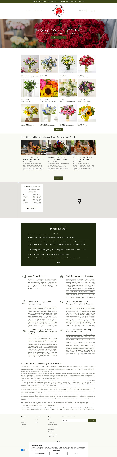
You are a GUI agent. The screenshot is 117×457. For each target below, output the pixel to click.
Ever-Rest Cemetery (39, 319)
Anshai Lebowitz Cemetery (35, 308)
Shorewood (44, 285)
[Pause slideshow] (65, 49)
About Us (23, 427)
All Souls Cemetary (52, 307)
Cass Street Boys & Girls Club (87, 341)
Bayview (35, 279)
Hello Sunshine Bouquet (27, 125)
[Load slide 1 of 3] (55, 49)
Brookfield (40, 279)
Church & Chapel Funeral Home (45, 314)
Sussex (29, 286)
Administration (79, 310)
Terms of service (52, 436)
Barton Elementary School (82, 323)
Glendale (54, 280)
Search (36, 419)
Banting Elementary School (84, 322)
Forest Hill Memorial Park (50, 322)
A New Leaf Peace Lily (26, 101)
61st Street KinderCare (71, 307)
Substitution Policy (52, 434)
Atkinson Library (79, 317)
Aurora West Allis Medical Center (74, 294)
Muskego (36, 283)
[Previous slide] (51, 49)
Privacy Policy (56, 450)
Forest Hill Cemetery (38, 322)
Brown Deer (46, 279)
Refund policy (51, 431)
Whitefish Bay (37, 288)
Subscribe (91, 420)
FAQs (49, 419)
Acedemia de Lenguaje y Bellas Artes (75, 308)
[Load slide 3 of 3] (59, 49)
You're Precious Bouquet (84, 76)
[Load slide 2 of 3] (57, 49)
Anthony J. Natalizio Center (73, 316)
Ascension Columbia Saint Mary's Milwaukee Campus (80, 280)
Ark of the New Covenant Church (48, 346)
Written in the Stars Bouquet (66, 125)
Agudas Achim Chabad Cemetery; (37, 307)
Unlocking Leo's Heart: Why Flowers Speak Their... (82, 158)
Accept (58, 453)
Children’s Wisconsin (71, 296)
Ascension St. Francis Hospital (87, 286)
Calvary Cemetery (48, 313)
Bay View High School (81, 325)
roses (86, 402)
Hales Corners (43, 282)
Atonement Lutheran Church (41, 350)
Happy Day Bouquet (64, 76)
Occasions (23, 422)
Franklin (41, 280)
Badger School (72, 322)
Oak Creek (48, 283)
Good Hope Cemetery (45, 323)
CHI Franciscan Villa (89, 294)
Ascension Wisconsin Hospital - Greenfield (76, 288)
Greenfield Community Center (87, 345)
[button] (28, 11)
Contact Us (51, 422)
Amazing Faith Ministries (39, 343)
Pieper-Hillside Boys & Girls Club (75, 353)
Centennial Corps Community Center (76, 342)
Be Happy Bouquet (82, 125)
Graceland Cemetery (47, 325)
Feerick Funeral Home (34, 320)
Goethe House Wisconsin (72, 345)
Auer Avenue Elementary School (79, 320)
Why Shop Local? (52, 424)
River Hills (30, 285)
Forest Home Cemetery (34, 323)
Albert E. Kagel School (82, 311)
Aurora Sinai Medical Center (81, 291)
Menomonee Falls (52, 282)
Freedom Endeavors (89, 344)
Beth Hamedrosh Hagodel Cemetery (38, 310)
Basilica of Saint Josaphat (48, 352)
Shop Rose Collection (58, 37)
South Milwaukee (52, 285)
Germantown (47, 280)
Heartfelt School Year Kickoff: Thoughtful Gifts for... (33, 158)
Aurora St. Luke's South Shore (86, 293)
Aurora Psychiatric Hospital (77, 289)
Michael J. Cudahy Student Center (78, 350)
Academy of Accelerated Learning (86, 307)
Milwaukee (31, 283)
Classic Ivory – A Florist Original (67, 101)
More (58, 262)
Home (22, 419)
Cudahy (52, 279)
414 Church (45, 337)
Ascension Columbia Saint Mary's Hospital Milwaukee (80, 279)
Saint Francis (37, 285)
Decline (76, 453)
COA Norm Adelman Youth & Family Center (82, 338)
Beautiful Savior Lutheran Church (41, 355)
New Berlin (42, 283)
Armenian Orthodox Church (35, 347)
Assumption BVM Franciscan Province (39, 349)
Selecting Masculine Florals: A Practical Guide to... (58, 158)
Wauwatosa (43, 286)
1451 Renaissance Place (34, 337)
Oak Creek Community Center (86, 351)
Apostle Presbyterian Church (44, 344)
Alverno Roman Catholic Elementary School (82, 314)
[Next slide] (62, 49)
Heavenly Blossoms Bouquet (47, 125)
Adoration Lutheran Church (46, 338)
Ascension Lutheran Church (50, 347)
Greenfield (36, 282)
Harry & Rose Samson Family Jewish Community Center (80, 347)
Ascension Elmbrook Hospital (78, 283)
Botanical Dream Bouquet (84, 101)
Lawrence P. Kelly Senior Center (75, 348)
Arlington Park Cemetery (50, 308)
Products (23, 424)
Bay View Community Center (74, 335)
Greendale (30, 282)
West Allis (50, 286)
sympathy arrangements (52, 403)
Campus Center (70, 339)
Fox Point (35, 280)
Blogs (36, 422)
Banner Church (37, 352)
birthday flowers (37, 403)
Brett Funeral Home (38, 313)
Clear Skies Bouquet (45, 76)
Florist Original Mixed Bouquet (48, 101)
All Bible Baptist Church (39, 341)
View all (58, 129)
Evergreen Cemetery (51, 319)
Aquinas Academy (84, 316)
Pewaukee (54, 283)
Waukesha (35, 286)
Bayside (30, 279)
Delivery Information (53, 427)
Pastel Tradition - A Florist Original (30, 76)
